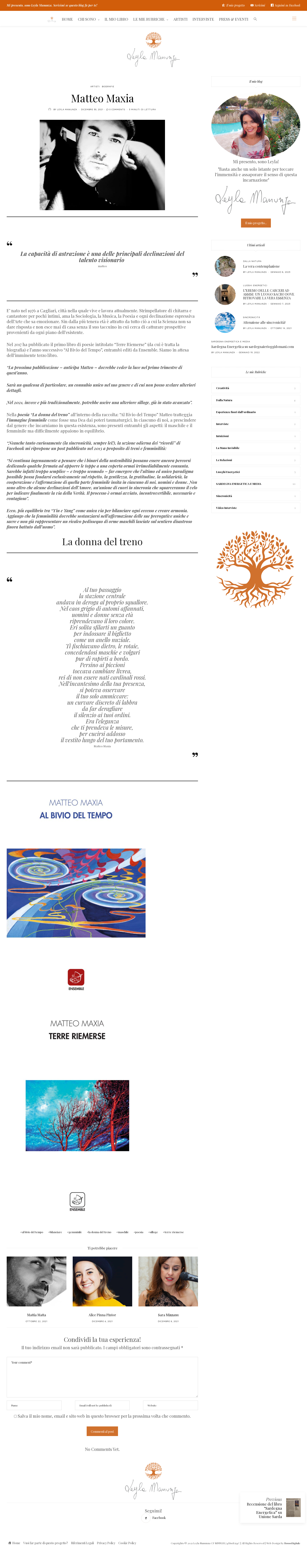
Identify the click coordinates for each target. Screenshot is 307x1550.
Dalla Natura (252, 261)
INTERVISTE (203, 19)
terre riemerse (174, 1232)
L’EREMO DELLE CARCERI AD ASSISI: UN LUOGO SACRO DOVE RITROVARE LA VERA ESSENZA (268, 294)
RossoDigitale (292, 1543)
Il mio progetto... (256, 223)
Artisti (95, 86)
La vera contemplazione (261, 266)
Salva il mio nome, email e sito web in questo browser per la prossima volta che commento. (104, 1416)
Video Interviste (226, 508)
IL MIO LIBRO (116, 19)
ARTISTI (180, 19)
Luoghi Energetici (255, 285)
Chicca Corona (168, 1315)
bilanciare (56, 1232)
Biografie (108, 86)
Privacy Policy (106, 1543)
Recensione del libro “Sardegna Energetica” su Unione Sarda (264, 1510)
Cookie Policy (127, 1543)
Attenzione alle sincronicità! (264, 322)
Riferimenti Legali (82, 1543)
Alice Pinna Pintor (36, 1315)
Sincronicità (251, 317)
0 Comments (117, 109)
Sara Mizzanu (102, 1315)
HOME (67, 19)
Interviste (222, 424)
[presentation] (16, 1285)
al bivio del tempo (32, 1232)
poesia (139, 1232)
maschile (123, 1232)
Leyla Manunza (67, 109)
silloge (154, 1232)
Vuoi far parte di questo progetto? (45, 1543)
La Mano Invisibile (227, 448)
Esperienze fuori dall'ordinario (236, 412)
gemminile (75, 1232)
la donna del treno (100, 1232)
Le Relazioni (224, 460)
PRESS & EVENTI (233, 19)
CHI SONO (87, 19)
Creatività (222, 388)
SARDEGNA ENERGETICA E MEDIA (230, 341)
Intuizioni (222, 436)
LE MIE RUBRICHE (149, 19)
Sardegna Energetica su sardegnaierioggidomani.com (252, 346)
